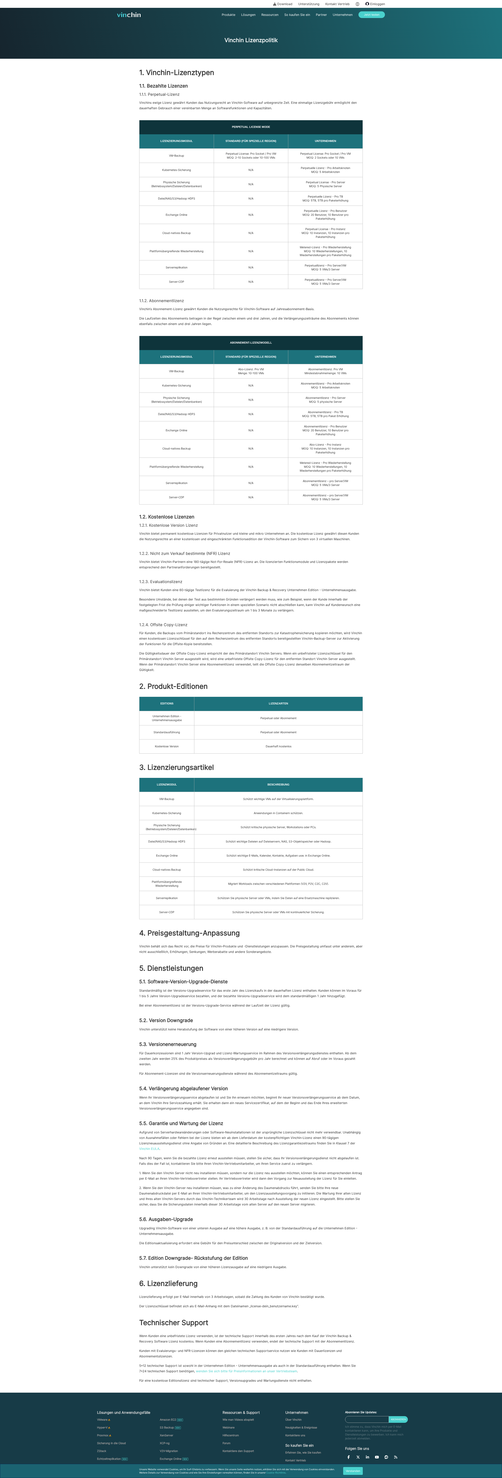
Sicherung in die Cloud (111, 1443)
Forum (226, 1443)
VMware (102, 1419)
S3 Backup (167, 1427)
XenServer (166, 1435)
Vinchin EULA (149, 1149)
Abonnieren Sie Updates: (361, 1412)
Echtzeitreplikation (109, 1458)
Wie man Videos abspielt (238, 1419)
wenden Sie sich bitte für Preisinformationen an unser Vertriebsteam (246, 1371)
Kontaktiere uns (295, 1435)
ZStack (101, 1451)
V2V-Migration (169, 1451)
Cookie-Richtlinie (276, 1472)
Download (284, 4)
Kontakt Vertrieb (337, 4)
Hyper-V (102, 1427)
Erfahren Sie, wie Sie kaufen (303, 1452)
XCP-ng (165, 1443)
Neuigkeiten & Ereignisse (301, 1427)
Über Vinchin (293, 1419)
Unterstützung (308, 4)
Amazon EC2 (168, 1419)
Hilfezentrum (231, 1435)
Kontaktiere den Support (238, 1451)
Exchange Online (170, 1458)
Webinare (229, 1427)
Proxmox (102, 1435)
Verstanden (353, 1471)
